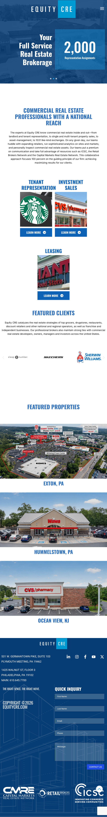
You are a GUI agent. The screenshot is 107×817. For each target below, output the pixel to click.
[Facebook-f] (85, 656)
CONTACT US (95, 767)
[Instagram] (76, 656)
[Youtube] (93, 656)
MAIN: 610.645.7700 (13, 680)
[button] (3, 357)
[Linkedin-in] (68, 656)
